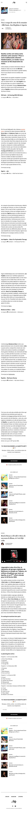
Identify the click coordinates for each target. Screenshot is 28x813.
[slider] (8, 561)
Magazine (13, 796)
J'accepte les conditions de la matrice (15, 464)
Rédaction (9, 27)
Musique (10, 483)
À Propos (20, 796)
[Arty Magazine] (14, 2)
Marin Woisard (9, 543)
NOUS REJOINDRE (14, 460)
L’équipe (7, 796)
